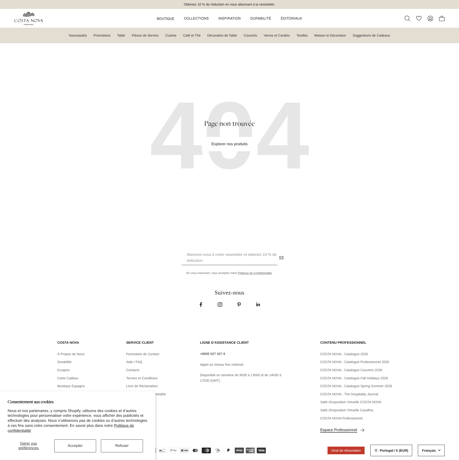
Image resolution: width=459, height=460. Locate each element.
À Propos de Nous (71, 354)
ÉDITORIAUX (291, 18)
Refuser (122, 446)
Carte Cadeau (67, 378)
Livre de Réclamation (142, 386)
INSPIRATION (229, 18)
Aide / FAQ (134, 362)
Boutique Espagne (71, 386)
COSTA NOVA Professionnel (341, 418)
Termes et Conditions (142, 378)
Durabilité (64, 362)
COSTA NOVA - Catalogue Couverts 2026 (351, 370)
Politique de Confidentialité (255, 273)
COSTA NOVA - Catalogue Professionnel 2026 (354, 362)
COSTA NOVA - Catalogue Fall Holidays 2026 (354, 378)
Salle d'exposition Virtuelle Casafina (346, 410)
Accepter (75, 446)
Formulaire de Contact (142, 354)
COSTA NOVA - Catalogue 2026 (344, 354)
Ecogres (63, 370)
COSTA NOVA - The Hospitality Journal (349, 394)
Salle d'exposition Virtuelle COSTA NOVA (350, 402)
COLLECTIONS (196, 18)
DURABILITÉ (260, 18)
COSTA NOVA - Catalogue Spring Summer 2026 (356, 386)
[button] (165, 18)
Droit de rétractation (346, 450)
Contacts (132, 370)
